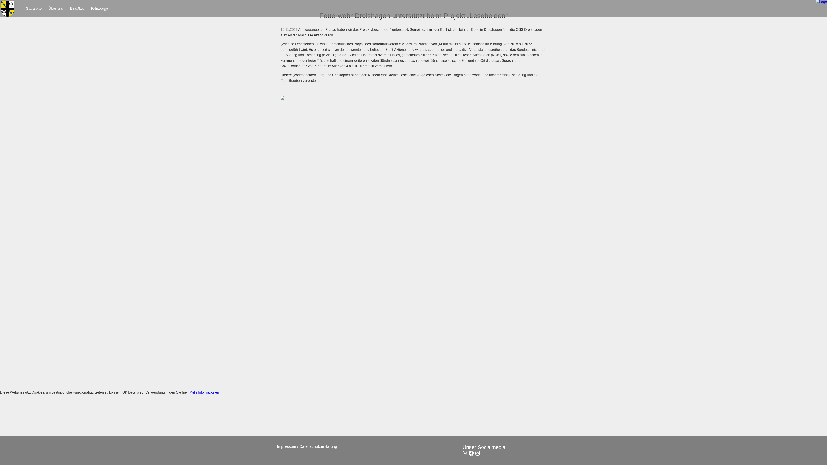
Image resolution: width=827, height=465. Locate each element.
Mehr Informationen (204, 392)
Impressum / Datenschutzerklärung (307, 446)
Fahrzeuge (99, 8)
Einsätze (77, 8)
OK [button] (124, 392)
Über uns (55, 8)
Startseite (34, 8)
